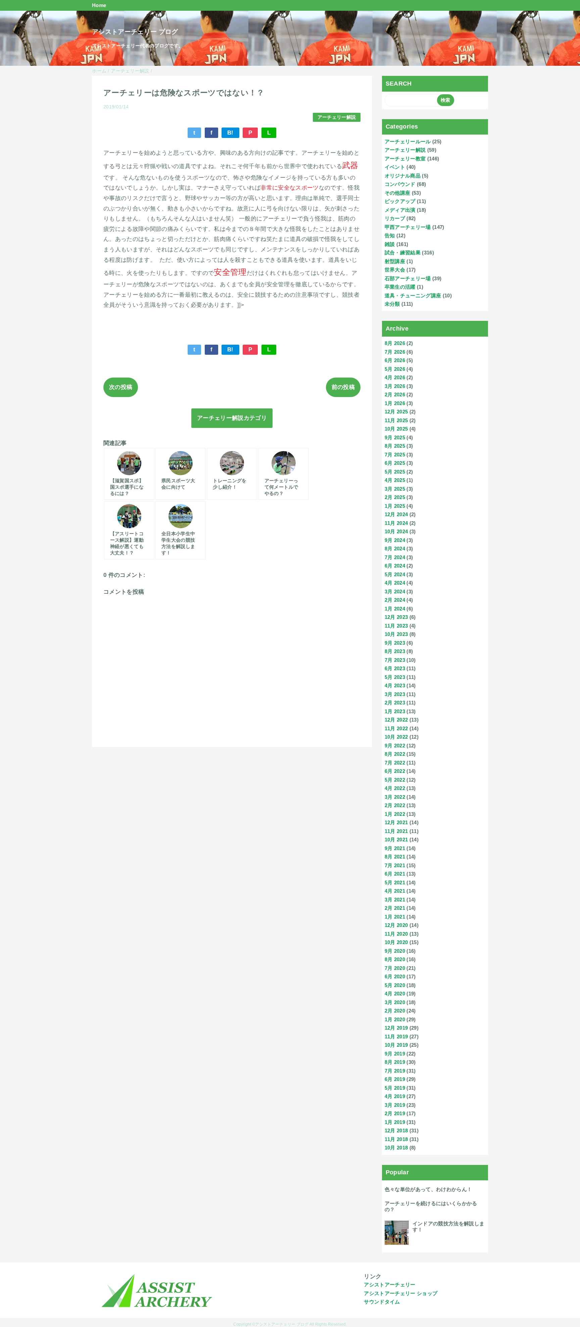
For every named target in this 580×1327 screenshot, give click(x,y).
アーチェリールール (408, 141)
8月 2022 (395, 754)
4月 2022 (395, 788)
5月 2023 (395, 677)
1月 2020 (395, 1019)
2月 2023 (395, 702)
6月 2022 (395, 771)
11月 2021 (396, 831)
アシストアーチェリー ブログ (135, 31)
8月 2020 (395, 959)
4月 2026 (395, 377)
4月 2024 (395, 583)
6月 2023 (395, 668)
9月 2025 (395, 437)
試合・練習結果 (403, 252)
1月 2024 (395, 608)
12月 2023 (396, 617)
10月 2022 (396, 737)
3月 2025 (395, 489)
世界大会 (395, 270)
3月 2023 (395, 694)
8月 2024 (395, 548)
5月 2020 (395, 985)
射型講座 (395, 261)
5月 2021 (395, 882)
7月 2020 (395, 968)
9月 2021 (395, 848)
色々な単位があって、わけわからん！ (428, 1189)
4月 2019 (395, 1096)
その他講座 (397, 193)
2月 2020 (395, 1011)
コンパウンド (400, 184)
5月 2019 (395, 1088)
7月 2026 (395, 352)
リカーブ (395, 218)
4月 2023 (395, 685)
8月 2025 (395, 446)
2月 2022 (395, 805)
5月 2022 (395, 780)
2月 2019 (395, 1113)
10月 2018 (396, 1147)
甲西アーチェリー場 (408, 227)
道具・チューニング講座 (413, 295)
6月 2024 (395, 566)
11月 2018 (396, 1139)
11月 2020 (396, 934)
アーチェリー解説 (337, 117)
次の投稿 (120, 387)
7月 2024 (395, 557)
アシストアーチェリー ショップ (400, 1293)
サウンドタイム (382, 1302)
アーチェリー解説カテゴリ (232, 418)
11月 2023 (396, 626)
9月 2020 (395, 951)
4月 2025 (395, 480)
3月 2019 (395, 1105)
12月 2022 (396, 720)
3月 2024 (395, 591)
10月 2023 (396, 634)
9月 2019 (395, 1053)
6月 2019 (395, 1079)
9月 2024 (395, 540)
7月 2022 (395, 763)
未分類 (392, 304)
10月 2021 (396, 839)
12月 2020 (396, 925)
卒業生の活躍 (400, 287)
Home (99, 5)
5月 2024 (395, 574)
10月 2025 (396, 429)
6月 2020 (395, 976)
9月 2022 (395, 745)
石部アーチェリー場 (408, 278)
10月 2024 (396, 531)
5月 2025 (395, 472)
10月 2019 (396, 1045)
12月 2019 (396, 1028)
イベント (395, 167)
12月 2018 (396, 1130)
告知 (390, 235)
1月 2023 (395, 711)
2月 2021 (395, 908)
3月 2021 (395, 899)
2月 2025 (395, 497)
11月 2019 (396, 1036)
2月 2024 (395, 600)
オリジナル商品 (403, 176)
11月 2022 (396, 728)
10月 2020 (396, 942)
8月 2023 (395, 651)
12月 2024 (396, 514)
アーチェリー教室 (405, 158)
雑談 (390, 244)
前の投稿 (343, 387)
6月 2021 (395, 874)
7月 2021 (395, 865)
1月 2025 (395, 506)
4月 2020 (395, 993)
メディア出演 (400, 210)
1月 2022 (395, 814)
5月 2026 (395, 369)
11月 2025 (396, 420)
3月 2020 (395, 1002)
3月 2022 (395, 797)
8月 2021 (395, 856)
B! (230, 133)
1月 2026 (395, 403)
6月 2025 (395, 463)
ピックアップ (400, 201)
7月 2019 (395, 1071)
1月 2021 (395, 917)
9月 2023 (395, 643)
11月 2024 (396, 523)
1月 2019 (395, 1122)
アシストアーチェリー (389, 1284)
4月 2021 (395, 891)
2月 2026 (395, 394)
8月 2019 (395, 1062)
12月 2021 (396, 822)
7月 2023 (395, 660)
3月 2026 (395, 386)
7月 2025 (395, 454)
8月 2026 (395, 343)
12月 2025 (396, 411)
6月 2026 (395, 360)
